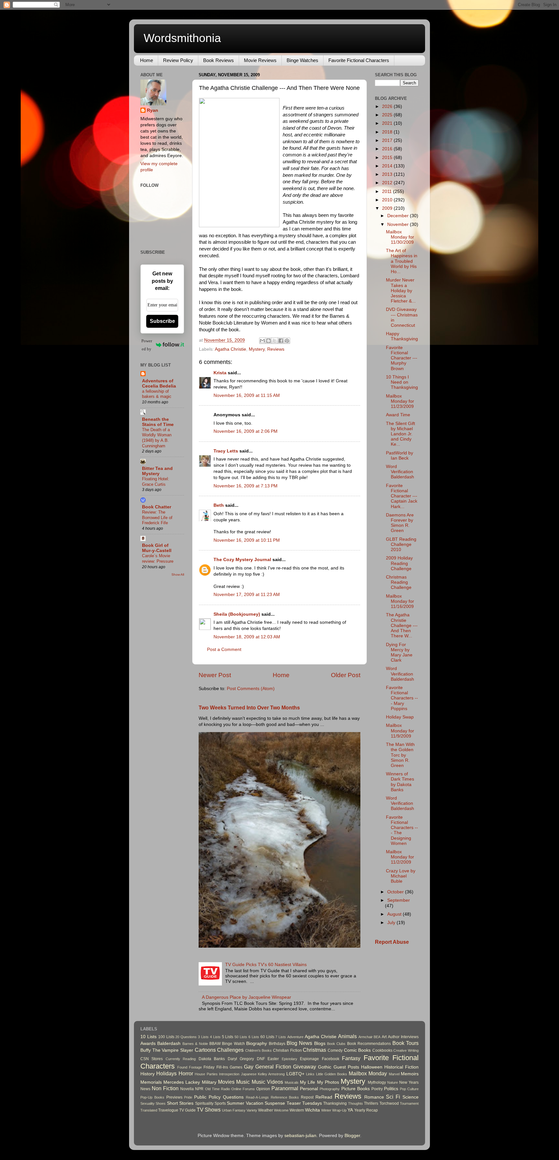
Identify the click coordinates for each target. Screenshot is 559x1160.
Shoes (161, 1103)
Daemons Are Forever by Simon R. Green (400, 523)
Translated (148, 1110)
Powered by (146, 344)
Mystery (257, 349)
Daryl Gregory (241, 1059)
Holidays (166, 1073)
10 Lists (148, 1036)
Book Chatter (156, 507)
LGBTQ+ (295, 1073)
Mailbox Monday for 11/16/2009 (400, 601)
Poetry (377, 1089)
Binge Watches (302, 60)
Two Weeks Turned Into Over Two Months (249, 707)
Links (310, 1074)
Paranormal (284, 1088)
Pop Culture (409, 1089)
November (398, 224)
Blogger (352, 1135)
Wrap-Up (339, 1110)
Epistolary (289, 1059)
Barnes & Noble (195, 1044)
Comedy (335, 1050)
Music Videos (267, 1082)
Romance (374, 1097)
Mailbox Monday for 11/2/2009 (400, 857)
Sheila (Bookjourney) (237, 614)
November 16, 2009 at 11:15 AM (247, 395)
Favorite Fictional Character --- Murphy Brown (401, 358)
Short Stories (180, 1103)
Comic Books (357, 1050)
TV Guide (187, 1110)
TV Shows (209, 1109)
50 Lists (241, 1037)
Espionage (309, 1059)
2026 (388, 106)
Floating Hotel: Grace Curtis (155, 481)
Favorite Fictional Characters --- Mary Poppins (402, 698)
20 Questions (186, 1037)
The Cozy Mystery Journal (242, 559)
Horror (186, 1073)
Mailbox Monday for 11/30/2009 (400, 237)
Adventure (295, 1037)
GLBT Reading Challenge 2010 (401, 544)
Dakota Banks (212, 1059)
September (398, 900)
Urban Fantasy (234, 1110)
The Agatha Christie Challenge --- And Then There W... (402, 625)
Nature (392, 1082)
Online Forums (243, 1089)
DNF (261, 1059)
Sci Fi (393, 1097)
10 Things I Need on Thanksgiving (402, 382)
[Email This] (262, 340)
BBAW (215, 1043)
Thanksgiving (335, 1103)
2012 (388, 182)
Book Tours (405, 1043)
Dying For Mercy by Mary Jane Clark (399, 652)
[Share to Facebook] (281, 340)
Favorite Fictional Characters (358, 60)
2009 (388, 208)
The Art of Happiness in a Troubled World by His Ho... (401, 261)
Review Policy (178, 60)
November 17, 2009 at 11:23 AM (247, 594)
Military (209, 1082)
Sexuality (147, 1103)
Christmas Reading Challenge (398, 582)
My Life (307, 1082)
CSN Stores (151, 1059)
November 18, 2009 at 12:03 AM (247, 636)
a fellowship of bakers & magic (156, 394)
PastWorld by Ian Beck (399, 456)
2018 (388, 132)
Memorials (151, 1082)
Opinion (263, 1089)
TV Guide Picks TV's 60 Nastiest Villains (266, 964)
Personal (309, 1088)
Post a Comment (224, 649)
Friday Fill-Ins (215, 1067)
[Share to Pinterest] (287, 340)
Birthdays (277, 1043)
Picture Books (355, 1088)
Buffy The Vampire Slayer (166, 1050)
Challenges (230, 1050)
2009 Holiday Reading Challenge (399, 563)
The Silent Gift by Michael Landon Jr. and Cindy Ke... (400, 434)
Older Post (345, 675)
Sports (220, 1103)
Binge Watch (233, 1043)
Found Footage (189, 1067)
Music (243, 1082)
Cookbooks (382, 1050)
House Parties (206, 1074)
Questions (233, 1097)
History (147, 1073)
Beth (219, 505)
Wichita (312, 1110)
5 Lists (228, 1037)
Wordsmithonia (182, 38)
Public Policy (207, 1097)
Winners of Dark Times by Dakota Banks (400, 782)
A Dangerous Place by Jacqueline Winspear (246, 997)
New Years (409, 1082)
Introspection (229, 1074)
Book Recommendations (369, 1043)
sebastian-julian (300, 1135)
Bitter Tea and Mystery (157, 471)
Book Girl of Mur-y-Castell (156, 548)
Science (410, 1097)
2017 (388, 140)
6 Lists (253, 1037)
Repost (307, 1097)
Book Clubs (336, 1044)
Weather (265, 1110)
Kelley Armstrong (271, 1074)
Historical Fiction (401, 1067)
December (398, 215)
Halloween (371, 1067)
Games (236, 1067)
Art (384, 1037)
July (392, 922)
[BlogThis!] (268, 340)
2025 (388, 114)
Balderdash (169, 1043)
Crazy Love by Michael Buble (400, 876)
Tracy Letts (226, 451)
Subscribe (162, 321)
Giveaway (304, 1067)
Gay (248, 1067)
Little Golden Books (331, 1074)
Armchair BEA (369, 1037)
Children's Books (258, 1050)
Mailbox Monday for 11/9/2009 (400, 730)
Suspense (275, 1103)
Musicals (292, 1082)
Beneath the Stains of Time (158, 422)
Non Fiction (165, 1088)
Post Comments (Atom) (251, 688)
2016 (388, 148)
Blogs (319, 1043)
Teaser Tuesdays (304, 1103)
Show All (177, 574)
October (396, 891)
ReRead (323, 1097)
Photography (330, 1089)
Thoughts (355, 1103)
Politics (391, 1088)
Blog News (299, 1043)
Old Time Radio (217, 1089)
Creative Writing (406, 1050)
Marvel (394, 1074)
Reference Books (285, 1097)
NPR (199, 1089)
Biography (256, 1043)
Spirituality (204, 1103)
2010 (388, 199)
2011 (387, 191)
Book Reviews (218, 60)
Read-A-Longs (257, 1097)
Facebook (330, 1059)
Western (297, 1110)
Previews (174, 1097)
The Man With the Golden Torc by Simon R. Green (400, 755)
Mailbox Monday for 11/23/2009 (400, 401)
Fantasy (351, 1058)
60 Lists (267, 1037)
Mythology (377, 1082)
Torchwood (389, 1103)
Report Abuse (392, 942)
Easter (273, 1059)
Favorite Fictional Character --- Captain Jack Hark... (401, 496)
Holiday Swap (400, 717)
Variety (252, 1110)
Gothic (324, 1067)
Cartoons (205, 1050)
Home (146, 60)
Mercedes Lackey (181, 1082)
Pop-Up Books (152, 1097)
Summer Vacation (245, 1103)
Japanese (249, 1074)
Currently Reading (181, 1059)
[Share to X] (274, 340)
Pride (188, 1097)
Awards (148, 1043)
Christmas (314, 1050)
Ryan (152, 110)
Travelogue (168, 1110)
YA (350, 1110)
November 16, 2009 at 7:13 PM (246, 486)
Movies (226, 1082)
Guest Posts (346, 1067)
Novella (187, 1089)
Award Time (398, 414)
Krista (220, 372)
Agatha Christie (230, 349)
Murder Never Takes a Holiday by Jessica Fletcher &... (401, 290)
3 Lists (203, 1037)
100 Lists (166, 1037)
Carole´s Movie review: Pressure (157, 558)
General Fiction (273, 1067)
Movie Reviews (260, 60)
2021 (388, 123)
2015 (388, 157)
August (395, 914)
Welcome (281, 1110)
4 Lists (215, 1037)
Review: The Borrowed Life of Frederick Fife (157, 517)
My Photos (328, 1082)
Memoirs (410, 1073)
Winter (326, 1110)
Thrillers (371, 1103)
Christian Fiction (287, 1050)
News (145, 1089)
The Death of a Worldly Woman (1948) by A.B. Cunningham (156, 437)
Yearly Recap (366, 1110)
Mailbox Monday (368, 1073)
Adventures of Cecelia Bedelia (159, 383)
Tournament (409, 1103)
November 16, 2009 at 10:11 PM (247, 540)
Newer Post (215, 675)
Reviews (275, 349)
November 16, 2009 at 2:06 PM (246, 431)
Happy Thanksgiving (402, 336)
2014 (388, 166)
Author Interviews (403, 1037)
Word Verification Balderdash (400, 471)
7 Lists (280, 1037)
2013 (388, 174)
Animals (347, 1036)
